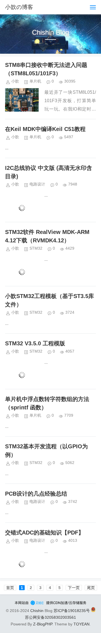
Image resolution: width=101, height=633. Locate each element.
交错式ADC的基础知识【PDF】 (44, 532)
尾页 (91, 587)
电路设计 (37, 184)
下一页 (74, 587)
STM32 (35, 248)
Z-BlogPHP (42, 624)
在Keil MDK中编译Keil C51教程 (45, 129)
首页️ (10, 587)
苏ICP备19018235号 (72, 610)
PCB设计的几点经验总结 (36, 494)
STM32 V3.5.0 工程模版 (35, 343)
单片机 (35, 81)
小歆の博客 (19, 7)
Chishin (36, 610)
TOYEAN (81, 624)
